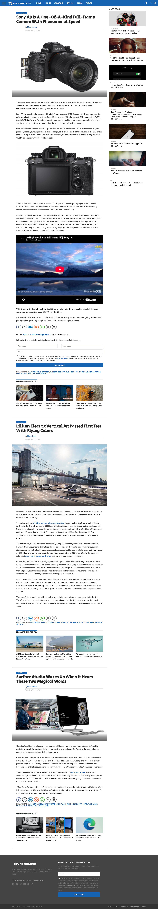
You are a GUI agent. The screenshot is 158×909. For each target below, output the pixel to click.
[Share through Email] (48, 327)
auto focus (35, 372)
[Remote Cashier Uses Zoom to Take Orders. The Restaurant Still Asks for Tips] (59, 832)
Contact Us (134, 907)
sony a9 (36, 374)
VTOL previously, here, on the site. (49, 523)
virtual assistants (40, 806)
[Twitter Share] (24, 327)
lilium (86, 622)
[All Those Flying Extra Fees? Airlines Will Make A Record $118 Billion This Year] (29, 651)
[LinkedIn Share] (30, 327)
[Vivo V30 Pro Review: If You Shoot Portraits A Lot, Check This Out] (29, 400)
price (30, 374)
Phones (48, 3)
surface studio (23, 806)
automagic (35, 622)
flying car (78, 622)
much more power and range (38, 556)
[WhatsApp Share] (42, 327)
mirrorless (21, 374)
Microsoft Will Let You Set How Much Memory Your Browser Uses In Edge (88, 838)
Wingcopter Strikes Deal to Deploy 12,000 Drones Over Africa (89, 655)
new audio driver (77, 772)
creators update (47, 804)
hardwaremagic (63, 804)
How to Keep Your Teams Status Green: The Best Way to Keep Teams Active (28, 838)
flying (69, 622)
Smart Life (58, 3)
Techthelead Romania (21, 880)
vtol (22, 624)
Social (79, 3)
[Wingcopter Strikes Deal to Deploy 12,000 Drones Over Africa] (89, 651)
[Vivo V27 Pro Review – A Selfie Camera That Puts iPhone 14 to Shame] (59, 400)
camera (53, 372)
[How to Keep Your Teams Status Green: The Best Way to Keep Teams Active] (29, 832)
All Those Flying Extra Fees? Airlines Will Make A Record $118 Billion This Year (29, 656)
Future (89, 3)
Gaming (70, 3)
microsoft (77, 804)
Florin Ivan (31, 436)
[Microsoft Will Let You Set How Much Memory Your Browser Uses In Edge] (89, 832)
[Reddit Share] (36, 327)
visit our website (63, 358)
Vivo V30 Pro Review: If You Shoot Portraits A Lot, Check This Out (29, 404)
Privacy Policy (113, 907)
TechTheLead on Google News (36, 334)
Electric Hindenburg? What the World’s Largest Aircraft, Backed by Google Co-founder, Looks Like (59, 656)
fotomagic (84, 372)
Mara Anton (32, 27)
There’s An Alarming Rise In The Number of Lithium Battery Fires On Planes (89, 406)
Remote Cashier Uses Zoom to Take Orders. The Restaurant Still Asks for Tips (59, 838)
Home (38, 3)
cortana (34, 804)
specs (43, 374)
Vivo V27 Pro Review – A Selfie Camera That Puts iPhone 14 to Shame (58, 406)
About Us (124, 907)
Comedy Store (38, 880)
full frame (95, 372)
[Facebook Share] (18, 327)
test (92, 622)
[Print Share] (54, 327)
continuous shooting (68, 372)
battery (45, 372)
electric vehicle (48, 622)
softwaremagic (89, 804)
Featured (61, 622)
